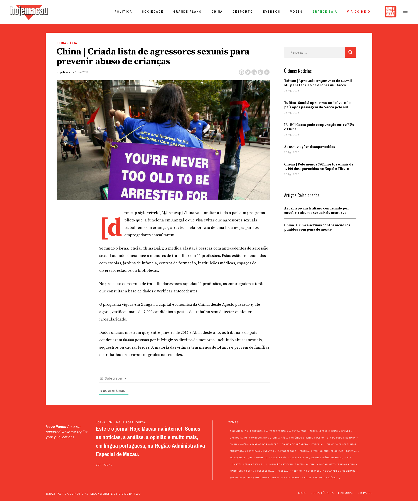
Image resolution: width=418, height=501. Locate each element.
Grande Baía (324, 11)
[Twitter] (248, 72)
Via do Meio (359, 11)
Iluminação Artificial (280, 464)
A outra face (297, 431)
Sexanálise (332, 471)
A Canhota (237, 431)
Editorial (317, 444)
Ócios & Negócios (326, 477)
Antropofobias (276, 431)
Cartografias (239, 438)
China (217, 11)
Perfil (250, 471)
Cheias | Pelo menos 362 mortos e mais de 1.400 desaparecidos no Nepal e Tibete (318, 166)
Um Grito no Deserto (269, 477)
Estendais (253, 451)
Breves (345, 431)
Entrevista (237, 451)
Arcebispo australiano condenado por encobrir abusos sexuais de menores (316, 210)
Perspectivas (265, 471)
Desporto (243, 11)
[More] (267, 72)
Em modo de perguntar (341, 444)
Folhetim (262, 457)
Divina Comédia (239, 444)
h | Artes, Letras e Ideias (246, 464)
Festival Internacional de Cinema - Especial (328, 451)
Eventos (271, 11)
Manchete (236, 471)
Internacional (306, 464)
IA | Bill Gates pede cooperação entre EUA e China (319, 127)
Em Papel (365, 492)
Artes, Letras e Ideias (324, 431)
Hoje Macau (64, 72)
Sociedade (152, 11)
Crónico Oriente (302, 438)
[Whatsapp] (260, 72)
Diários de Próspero (265, 444)
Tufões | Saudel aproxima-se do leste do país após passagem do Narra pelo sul (317, 105)
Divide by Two (129, 493)
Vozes (296, 11)
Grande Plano (187, 11)
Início (302, 492)
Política (123, 11)
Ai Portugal (255, 431)
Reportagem (314, 471)
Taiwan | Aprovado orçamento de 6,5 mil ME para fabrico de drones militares (318, 83)
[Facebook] (241, 72)
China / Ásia (67, 43)
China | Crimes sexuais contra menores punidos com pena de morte (317, 227)
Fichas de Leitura (241, 457)
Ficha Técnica (322, 492)
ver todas (104, 464)
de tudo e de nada (344, 438)
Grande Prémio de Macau (328, 457)
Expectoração (287, 451)
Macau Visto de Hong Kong (337, 464)
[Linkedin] (254, 72)
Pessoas (283, 471)
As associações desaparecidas (309, 147)
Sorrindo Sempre (241, 477)
